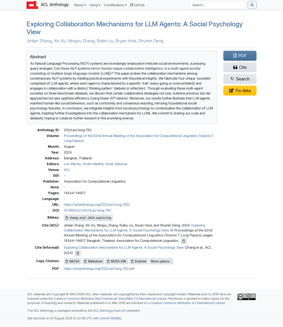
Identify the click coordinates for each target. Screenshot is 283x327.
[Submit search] (252, 5)
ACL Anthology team (107, 310)
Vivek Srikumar (116, 164)
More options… (161, 261)
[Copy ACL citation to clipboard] (184, 241)
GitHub (139, 5)
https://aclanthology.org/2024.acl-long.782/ (97, 204)
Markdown (95, 261)
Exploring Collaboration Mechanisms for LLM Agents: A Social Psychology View (124, 247)
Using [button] (93, 5)
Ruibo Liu (105, 40)
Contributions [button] (114, 5)
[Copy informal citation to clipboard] (78, 253)
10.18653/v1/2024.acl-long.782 (87, 210)
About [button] (78, 5)
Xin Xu (60, 40)
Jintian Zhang (39, 40)
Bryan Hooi (126, 40)
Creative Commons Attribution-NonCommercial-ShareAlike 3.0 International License (110, 298)
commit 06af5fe (110, 318)
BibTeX (75, 261)
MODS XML (119, 261)
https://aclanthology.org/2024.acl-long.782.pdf (99, 268)
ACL (67, 170)
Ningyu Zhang (81, 40)
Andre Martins (93, 164)
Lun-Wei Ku (72, 164)
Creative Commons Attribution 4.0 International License (188, 303)
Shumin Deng (150, 40)
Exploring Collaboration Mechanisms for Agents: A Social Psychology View (135, 28)
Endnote (140, 261)
